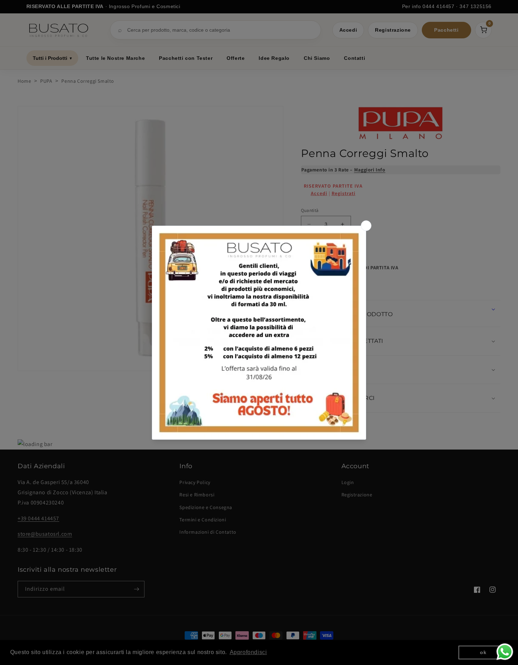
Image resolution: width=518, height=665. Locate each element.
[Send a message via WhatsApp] (504, 651)
